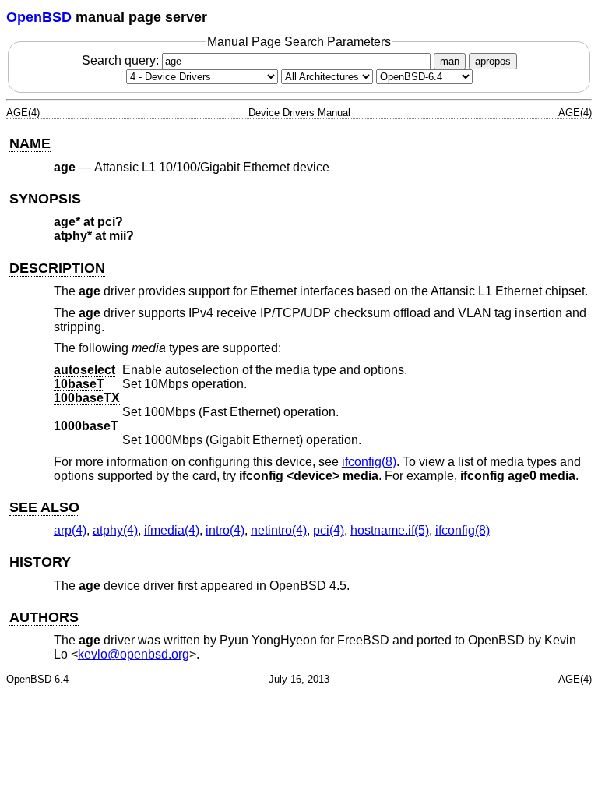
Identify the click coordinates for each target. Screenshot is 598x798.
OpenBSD (39, 17)
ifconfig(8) (369, 461)
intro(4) (225, 530)
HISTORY (40, 562)
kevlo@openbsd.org (133, 654)
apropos (493, 61)
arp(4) (70, 530)
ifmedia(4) (171, 530)
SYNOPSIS (45, 199)
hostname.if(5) (389, 530)
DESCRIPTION (57, 268)
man (449, 61)
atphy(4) (115, 530)
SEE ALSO (44, 507)
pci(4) (328, 530)
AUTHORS (44, 617)
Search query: (122, 60)
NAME (30, 143)
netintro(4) (279, 530)
